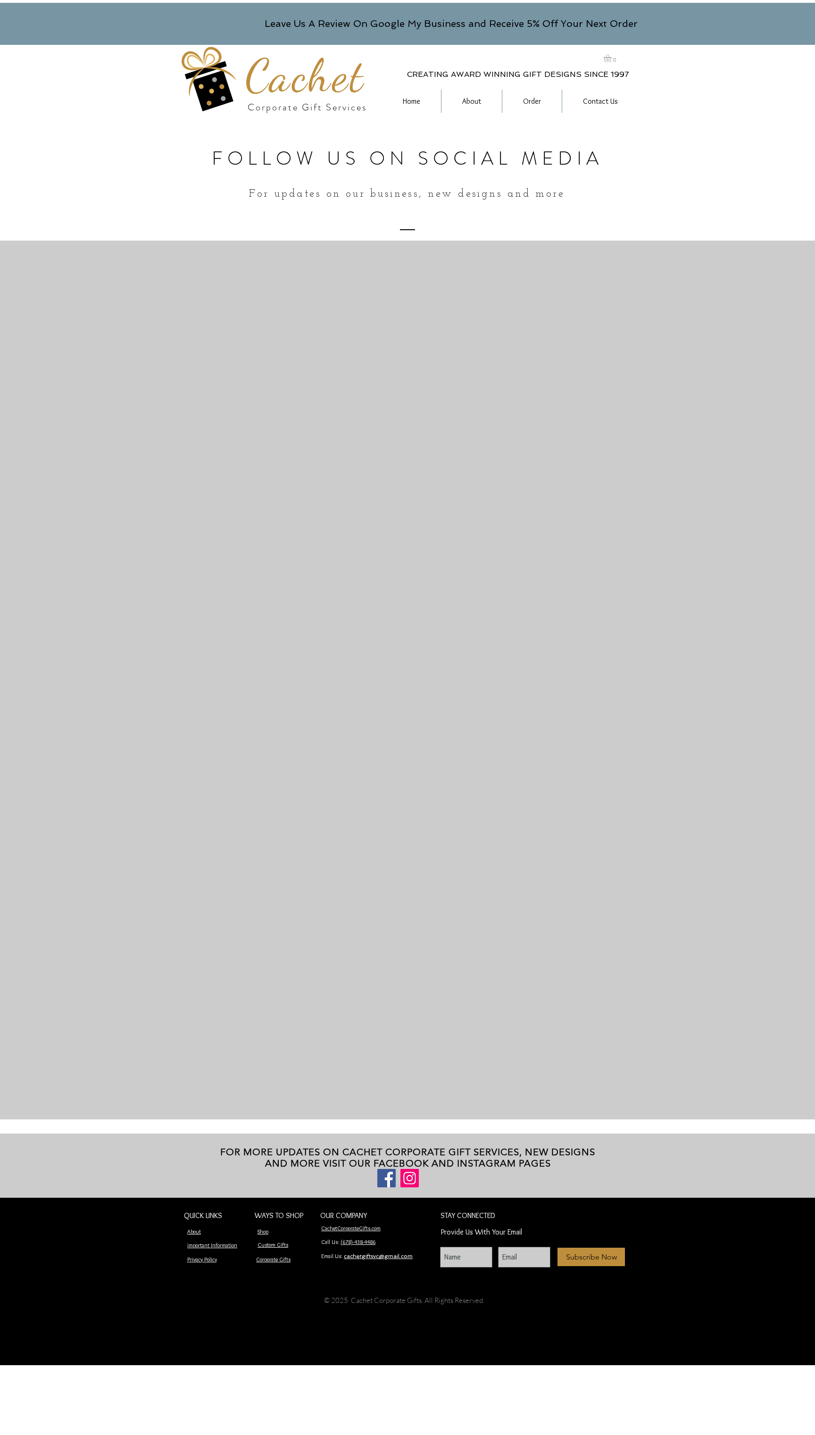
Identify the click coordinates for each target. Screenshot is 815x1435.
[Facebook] (386, 1178)
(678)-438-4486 (358, 1241)
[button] (612, 58)
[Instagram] (409, 1178)
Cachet (305, 76)
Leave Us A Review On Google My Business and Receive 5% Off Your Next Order (451, 23)
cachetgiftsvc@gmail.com (378, 1256)
